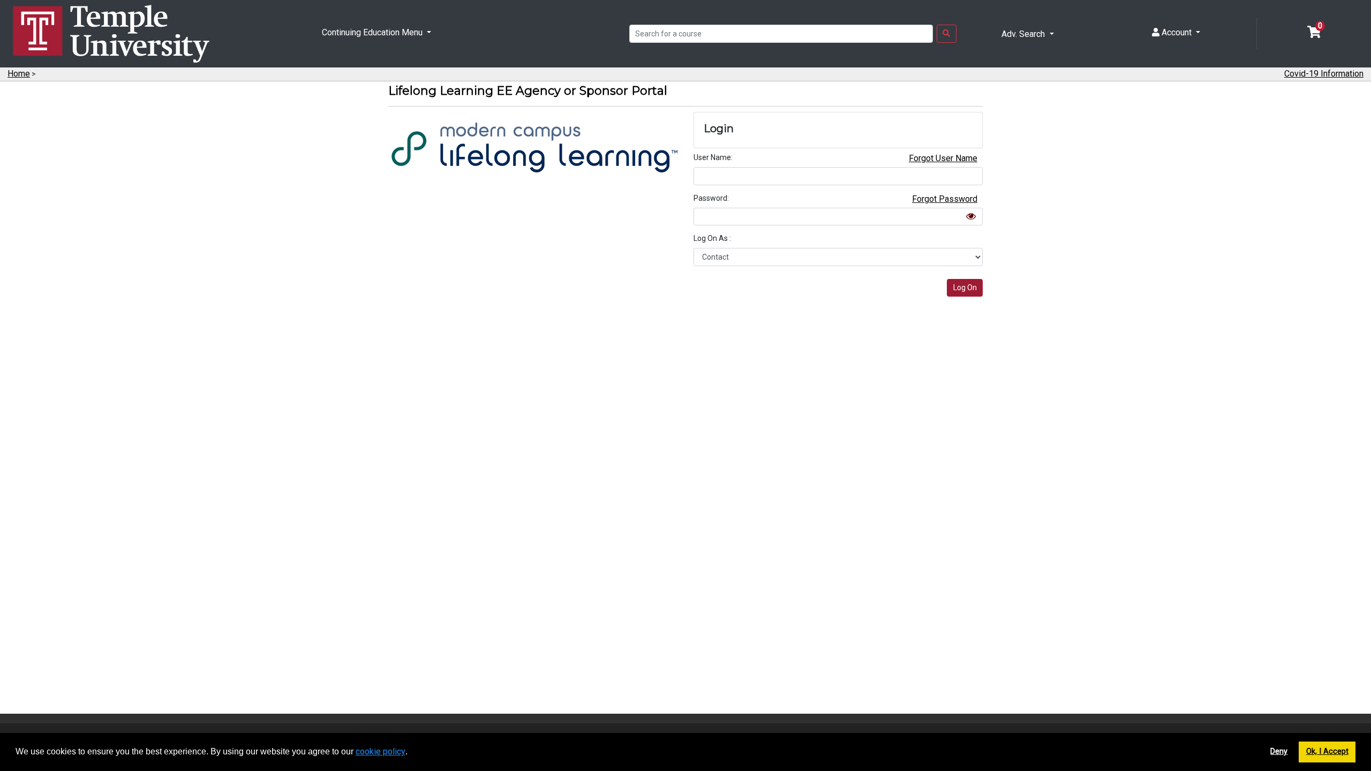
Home (18, 74)
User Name (712, 157)
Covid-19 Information (1324, 74)
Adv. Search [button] (1024, 34)
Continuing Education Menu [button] (373, 32)
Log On (965, 287)
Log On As (711, 238)
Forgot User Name (943, 158)
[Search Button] (946, 34)
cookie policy (380, 751)
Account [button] (1176, 32)
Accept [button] (1336, 751)
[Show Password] (971, 216)
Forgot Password (944, 199)
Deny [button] (1278, 751)
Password (710, 198)
